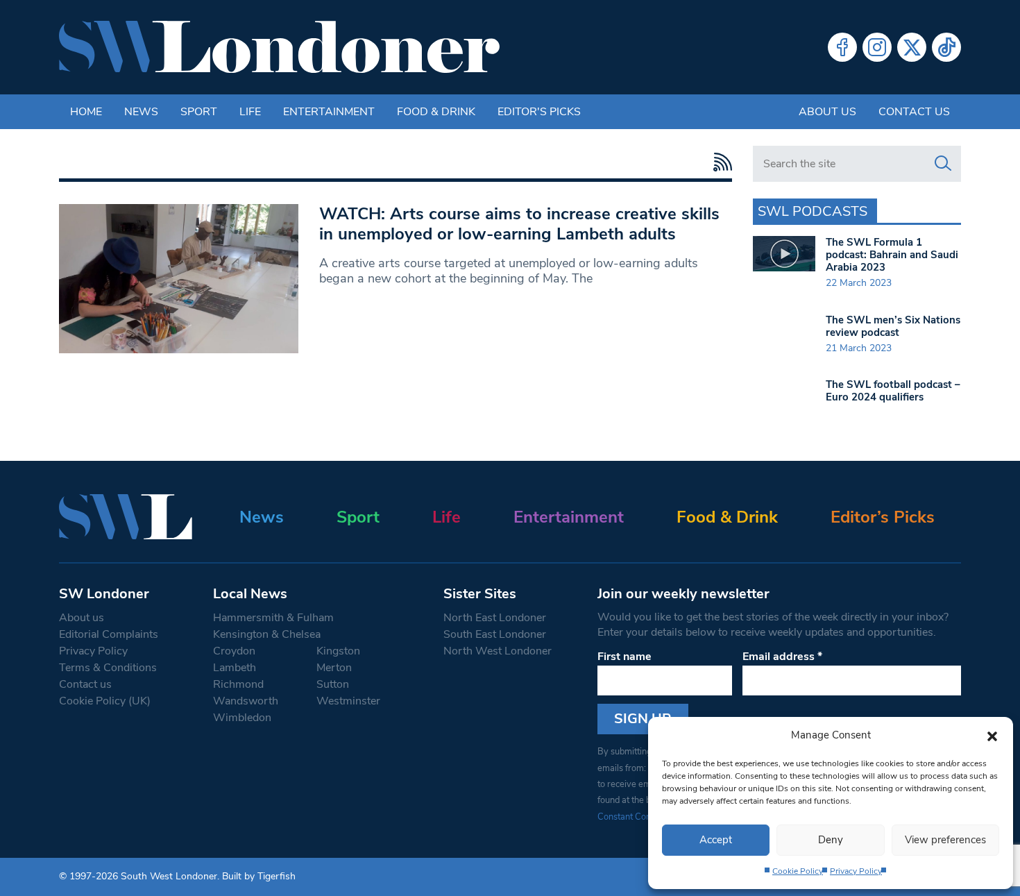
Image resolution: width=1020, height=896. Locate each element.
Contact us (914, 111)
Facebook (842, 47)
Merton (334, 667)
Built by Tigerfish (259, 876)
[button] (992, 735)
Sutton (332, 684)
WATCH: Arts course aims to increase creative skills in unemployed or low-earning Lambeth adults (519, 224)
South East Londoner (494, 634)
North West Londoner (497, 651)
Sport (198, 111)
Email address (782, 656)
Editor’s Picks (883, 517)
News (141, 111)
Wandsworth (245, 701)
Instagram (877, 47)
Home (86, 111)
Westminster (348, 701)
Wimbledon (242, 717)
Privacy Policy (856, 871)
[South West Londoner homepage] (279, 47)
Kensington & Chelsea (267, 634)
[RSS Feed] (719, 162)
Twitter (911, 47)
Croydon (234, 651)
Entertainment (329, 111)
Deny (830, 840)
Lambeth (234, 667)
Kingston (338, 651)
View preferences (945, 840)
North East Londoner (494, 617)
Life (250, 111)
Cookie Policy (797, 871)
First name (624, 656)
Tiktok (946, 47)
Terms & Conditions (108, 667)
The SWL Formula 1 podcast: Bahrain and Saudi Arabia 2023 (892, 254)
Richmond (238, 684)
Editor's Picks (539, 111)
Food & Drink (436, 111)
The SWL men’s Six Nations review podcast (893, 326)
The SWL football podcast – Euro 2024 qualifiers (893, 391)
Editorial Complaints (108, 634)
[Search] (943, 164)
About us (827, 111)
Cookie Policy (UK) (105, 701)
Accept (715, 840)
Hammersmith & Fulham (273, 617)
